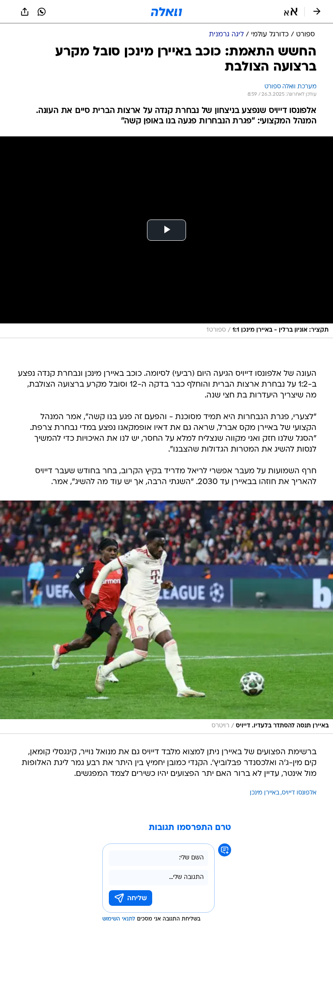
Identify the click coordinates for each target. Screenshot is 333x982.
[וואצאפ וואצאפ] (41, 11)
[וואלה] (166, 11)
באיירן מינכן (264, 793)
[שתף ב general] (24, 11)
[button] (290, 12)
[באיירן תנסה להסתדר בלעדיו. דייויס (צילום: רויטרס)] (166, 617)
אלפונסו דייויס (299, 793)
